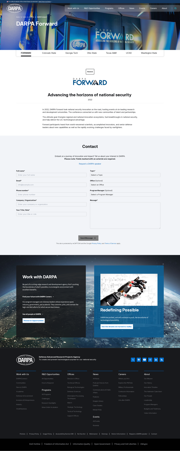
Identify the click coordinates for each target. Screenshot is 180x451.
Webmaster (93, 434)
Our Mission (148, 379)
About (164, 8)
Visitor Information (150, 413)
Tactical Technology (74, 411)
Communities (21, 383)
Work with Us (73, 8)
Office (96, 181)
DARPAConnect (21, 379)
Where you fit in (123, 379)
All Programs (46, 394)
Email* (19, 181)
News (131, 8)
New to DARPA (21, 387)
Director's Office (73, 379)
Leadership (148, 400)
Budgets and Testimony (152, 409)
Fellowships (122, 396)
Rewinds (31, 17)
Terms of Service (110, 243)
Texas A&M (111, 53)
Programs (109, 8)
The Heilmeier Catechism (153, 392)
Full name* (20, 171)
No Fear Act (81, 434)
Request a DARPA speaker (90, 164)
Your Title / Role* (23, 210)
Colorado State (49, 53)
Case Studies (97, 405)
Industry (19, 404)
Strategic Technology (74, 407)
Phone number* (22, 190)
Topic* (92, 171)
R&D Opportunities (92, 8)
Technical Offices (73, 383)
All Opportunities (47, 379)
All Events (96, 421)
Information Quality (81, 444)
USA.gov (144, 444)
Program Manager (101, 190)
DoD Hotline (34, 444)
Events (142, 8)
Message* (94, 200)
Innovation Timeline (151, 387)
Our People (148, 396)
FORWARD (26, 53)
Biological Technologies (75, 387)
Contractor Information (126, 392)
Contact (154, 434)
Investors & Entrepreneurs (25, 400)
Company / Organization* (26, 200)
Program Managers (151, 404)
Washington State (149, 53)
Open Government (102, 444)
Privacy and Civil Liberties (125, 444)
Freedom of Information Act (56, 444)
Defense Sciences (74, 392)
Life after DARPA (124, 400)
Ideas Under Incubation (50, 407)
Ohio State (92, 53)
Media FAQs (97, 410)
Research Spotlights (49, 403)
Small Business (21, 409)
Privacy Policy (96, 243)
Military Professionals (125, 387)
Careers (153, 8)
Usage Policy (47, 434)
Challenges (46, 399)
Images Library (98, 401)
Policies (22, 434)
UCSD (129, 53)
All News (96, 379)
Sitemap (105, 434)
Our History (148, 383)
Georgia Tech (71, 53)
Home (18, 17)
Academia (19, 392)
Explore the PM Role (125, 383)
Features (96, 397)
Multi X (69, 403)
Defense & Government (24, 396)
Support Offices (73, 416)
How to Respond (48, 383)
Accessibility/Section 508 (64, 434)
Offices (121, 8)
